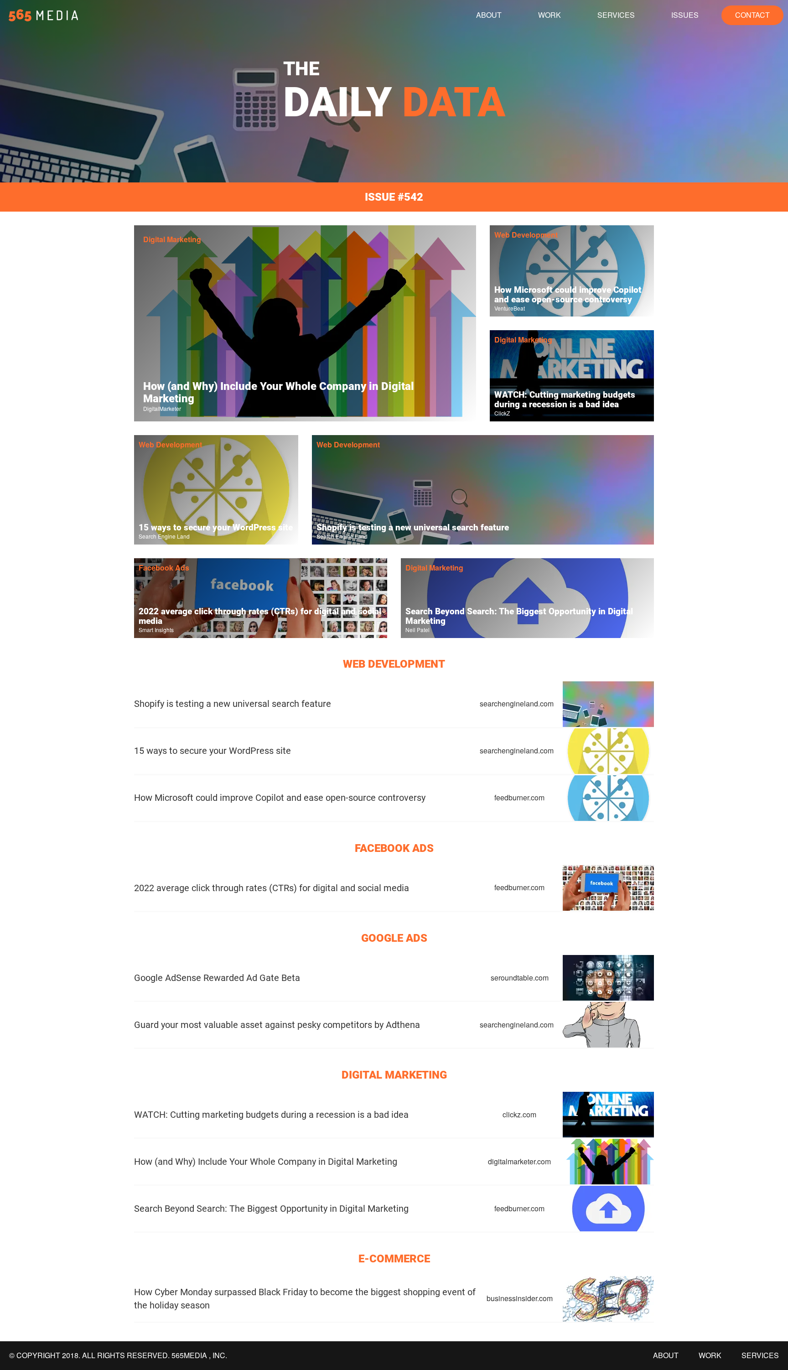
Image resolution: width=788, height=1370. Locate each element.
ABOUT (489, 15)
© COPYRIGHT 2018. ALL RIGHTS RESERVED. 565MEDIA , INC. (118, 1355)
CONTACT (752, 15)
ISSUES (685, 15)
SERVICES (616, 15)
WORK (549, 15)
